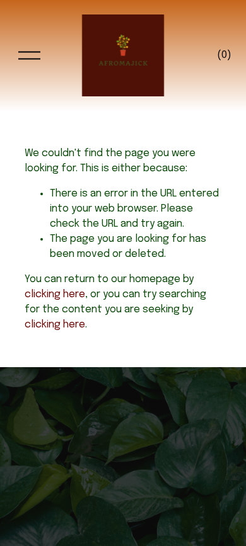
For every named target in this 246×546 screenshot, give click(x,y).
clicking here (55, 294)
